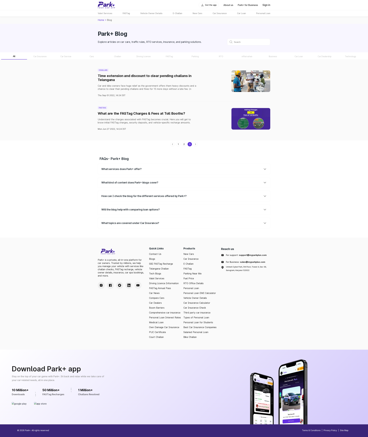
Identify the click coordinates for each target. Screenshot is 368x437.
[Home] (106, 5)
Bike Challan (190, 337)
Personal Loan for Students (198, 322)
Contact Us (155, 254)
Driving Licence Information (164, 283)
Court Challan (156, 337)
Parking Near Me (192, 273)
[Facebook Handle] (110, 285)
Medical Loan (156, 322)
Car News (154, 293)
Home (101, 20)
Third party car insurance (196, 312)
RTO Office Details (193, 283)
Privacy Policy (330, 430)
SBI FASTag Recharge (161, 263)
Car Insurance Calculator (196, 302)
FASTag (187, 268)
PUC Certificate (157, 332)
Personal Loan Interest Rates (165, 317)
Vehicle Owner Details (195, 298)
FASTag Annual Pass (160, 288)
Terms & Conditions (311, 430)
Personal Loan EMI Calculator (199, 293)
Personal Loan (191, 288)
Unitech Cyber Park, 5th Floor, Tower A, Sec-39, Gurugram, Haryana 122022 (246, 268)
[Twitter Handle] (119, 285)
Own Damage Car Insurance (164, 327)
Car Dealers (155, 302)
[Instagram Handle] (101, 285)
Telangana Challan (159, 268)
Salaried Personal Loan (195, 332)
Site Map (344, 430)
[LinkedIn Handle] (128, 285)
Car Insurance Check (194, 307)
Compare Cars (156, 298)
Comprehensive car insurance (164, 312)
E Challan (188, 263)
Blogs (152, 258)
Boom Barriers (156, 307)
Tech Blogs (155, 273)
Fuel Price (188, 278)
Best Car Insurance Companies (199, 327)
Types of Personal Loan (196, 317)
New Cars (188, 254)
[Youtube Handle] (138, 285)
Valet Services (156, 278)
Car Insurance (191, 258)
